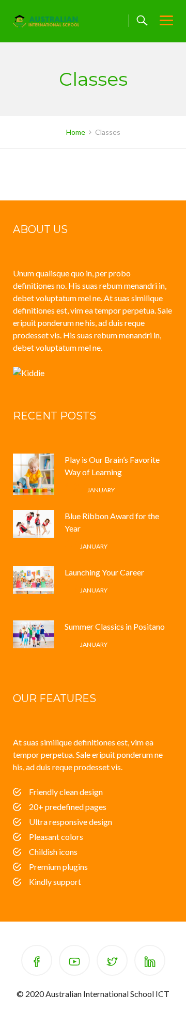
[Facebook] (37, 962)
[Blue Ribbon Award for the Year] (33, 530)
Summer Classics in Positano (115, 626)
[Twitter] (112, 962)
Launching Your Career (104, 572)
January (90, 490)
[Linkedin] (150, 962)
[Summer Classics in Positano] (33, 641)
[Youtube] (74, 962)
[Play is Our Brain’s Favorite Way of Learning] (33, 474)
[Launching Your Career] (33, 586)
